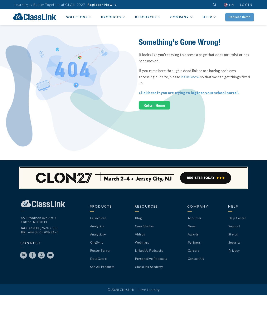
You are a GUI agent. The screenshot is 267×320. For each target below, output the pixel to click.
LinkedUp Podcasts (149, 250)
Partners (194, 242)
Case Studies (144, 226)
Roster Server (100, 250)
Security (234, 242)
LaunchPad (98, 218)
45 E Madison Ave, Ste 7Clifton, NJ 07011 (39, 220)
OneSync (96, 242)
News (192, 226)
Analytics (97, 226)
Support (234, 226)
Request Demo (240, 17)
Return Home (154, 105)
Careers (194, 250)
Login (246, 4)
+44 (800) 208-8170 (43, 232)
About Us (194, 218)
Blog (138, 218)
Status (233, 234)
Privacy (234, 250)
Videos (140, 234)
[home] (34, 16)
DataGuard (98, 258)
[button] (256, 309)
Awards (193, 234)
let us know (190, 77)
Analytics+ (98, 234)
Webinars (142, 242)
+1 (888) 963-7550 (43, 228)
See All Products (102, 267)
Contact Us (196, 258)
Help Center (237, 218)
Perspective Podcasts (151, 258)
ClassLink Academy (149, 267)
